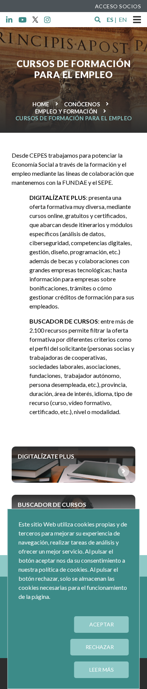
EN (123, 19)
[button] (98, 20)
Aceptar (101, 624)
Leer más (101, 669)
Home (40, 104)
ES (110, 19)
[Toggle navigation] (137, 19)
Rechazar (100, 647)
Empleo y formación (66, 111)
